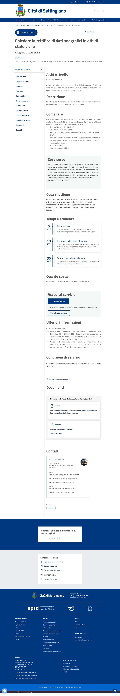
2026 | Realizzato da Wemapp (24, 692)
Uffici (16, 628)
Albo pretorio (78, 637)
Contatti (18, 657)
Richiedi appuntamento (58, 313)
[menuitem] (70, 20)
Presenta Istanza (59, 301)
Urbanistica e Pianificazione (51, 634)
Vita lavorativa (47, 628)
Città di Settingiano (47, 10)
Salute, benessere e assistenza (52, 651)
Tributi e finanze (47, 645)
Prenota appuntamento (69, 660)
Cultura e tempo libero (49, 625)
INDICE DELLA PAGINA (23, 69)
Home (17, 25)
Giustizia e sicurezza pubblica (51, 643)
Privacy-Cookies (43, 687)
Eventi (76, 628)
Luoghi (17, 639)
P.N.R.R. (65, 672)
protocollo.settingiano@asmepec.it (25, 672)
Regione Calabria (74, 2)
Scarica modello (56, 433)
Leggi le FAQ (66, 663)
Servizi (23, 25)
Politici (17, 633)
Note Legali (53, 687)
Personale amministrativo (22, 636)
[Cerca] (103, 11)
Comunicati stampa (80, 625)
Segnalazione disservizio (70, 666)
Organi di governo (20, 625)
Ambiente (46, 648)
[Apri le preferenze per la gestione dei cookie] (4, 690)
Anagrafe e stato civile (34, 25)
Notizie (77, 622)
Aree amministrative (21, 622)
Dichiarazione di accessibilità (71, 669)
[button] (95, 2)
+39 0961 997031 (20, 669)
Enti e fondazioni (20, 631)
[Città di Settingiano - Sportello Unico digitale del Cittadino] (20, 10)
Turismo (45, 637)
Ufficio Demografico (56, 459)
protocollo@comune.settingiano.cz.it (26, 675)
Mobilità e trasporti (48, 640)
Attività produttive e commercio (52, 631)
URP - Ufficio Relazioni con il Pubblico (26, 678)
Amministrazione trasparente (83, 640)
